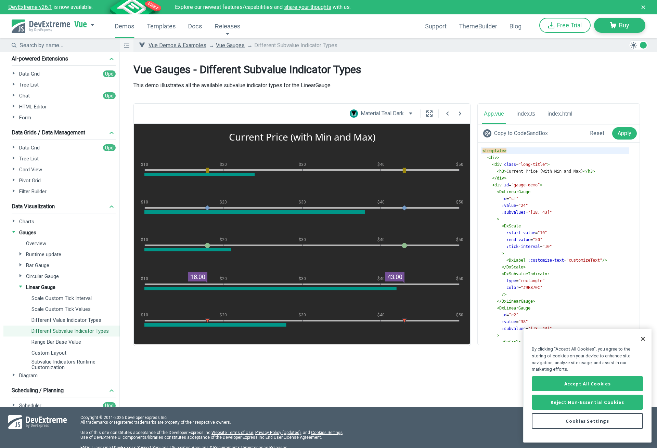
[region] (587, 386)
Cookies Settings (327, 432)
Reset (597, 133)
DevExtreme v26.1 (30, 7)
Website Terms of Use (232, 432)
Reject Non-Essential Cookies (587, 402)
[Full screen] (429, 113)
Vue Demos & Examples (177, 45)
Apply (624, 133)
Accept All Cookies (587, 384)
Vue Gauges (230, 45)
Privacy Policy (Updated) (278, 432)
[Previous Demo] (447, 113)
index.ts (525, 114)
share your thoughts (307, 7)
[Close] (642, 338)
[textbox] (65, 45)
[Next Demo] (460, 113)
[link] (516, 133)
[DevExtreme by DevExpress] (41, 26)
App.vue (494, 114)
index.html (560, 114)
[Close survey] (643, 7)
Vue (80, 24)
